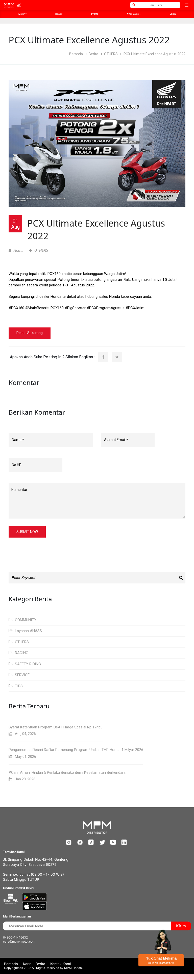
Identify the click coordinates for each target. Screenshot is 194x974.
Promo (94, 13)
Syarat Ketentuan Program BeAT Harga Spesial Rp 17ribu (56, 727)
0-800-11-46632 (15, 937)
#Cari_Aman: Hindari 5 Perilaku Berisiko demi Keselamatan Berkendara (67, 772)
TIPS (18, 686)
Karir (27, 964)
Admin (19, 250)
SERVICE (22, 675)
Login (173, 13)
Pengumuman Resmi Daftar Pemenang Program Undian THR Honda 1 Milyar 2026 (76, 749)
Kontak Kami (60, 964)
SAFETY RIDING (27, 664)
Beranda (76, 54)
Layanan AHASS (28, 631)
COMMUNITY (25, 620)
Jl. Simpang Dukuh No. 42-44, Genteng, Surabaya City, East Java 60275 (36, 862)
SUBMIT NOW (27, 532)
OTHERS (111, 54)
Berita (93, 54)
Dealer (58, 13)
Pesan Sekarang (29, 333)
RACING (21, 653)
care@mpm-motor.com (19, 941)
